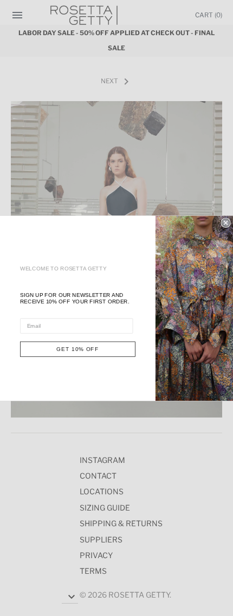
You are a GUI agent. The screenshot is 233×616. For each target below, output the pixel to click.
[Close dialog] (226, 222)
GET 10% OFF (77, 349)
